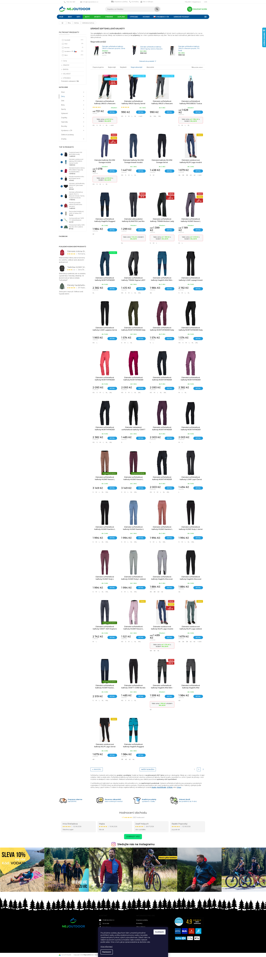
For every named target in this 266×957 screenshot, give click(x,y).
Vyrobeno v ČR (73, 51)
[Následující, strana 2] (199, 769)
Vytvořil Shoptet (66, 955)
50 (154, 650)
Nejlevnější (112, 67)
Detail (112, 112)
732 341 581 (105, 923)
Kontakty (135, 2)
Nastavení (106, 952)
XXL (155, 116)
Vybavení (64, 113)
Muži (63, 92)
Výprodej (64, 122)
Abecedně (150, 67)
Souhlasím (159, 932)
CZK (205, 2)
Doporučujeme (98, 67)
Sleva (73, 55)
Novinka (73, 47)
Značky (63, 139)
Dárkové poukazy (67, 135)
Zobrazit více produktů (146, 61)
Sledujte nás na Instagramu (136, 844)
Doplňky (64, 118)
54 (158, 650)
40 (191, 175)
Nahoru (97, 769)
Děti (62, 101)
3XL (159, 116)
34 (179, 175)
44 (179, 592)
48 (151, 650)
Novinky (64, 126)
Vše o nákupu (148, 2)
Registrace (196, 2)
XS (93, 125)
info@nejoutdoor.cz (108, 920)
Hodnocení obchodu (133, 812)
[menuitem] (61, 17)
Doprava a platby (121, 2)
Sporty (63, 109)
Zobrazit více (133, 837)
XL (106, 125)
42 (194, 175)
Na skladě (73, 40)
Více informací (107, 947)
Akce (73, 43)
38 (187, 175)
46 (93, 759)
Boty (63, 105)
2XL (196, 342)
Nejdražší (123, 67)
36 (183, 175)
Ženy (63, 96)
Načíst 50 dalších (147, 769)
